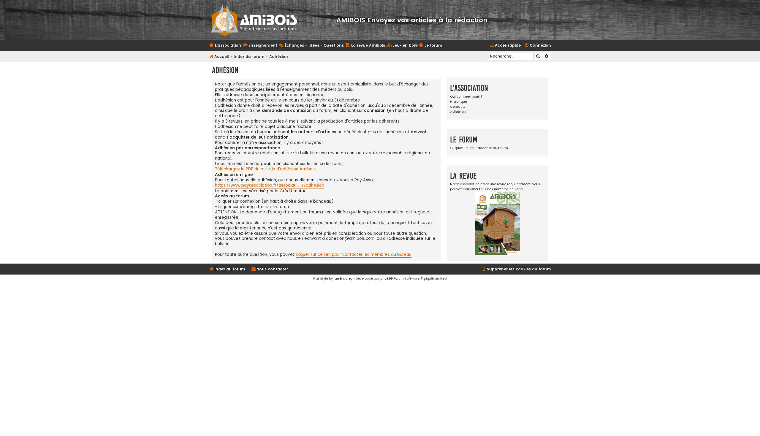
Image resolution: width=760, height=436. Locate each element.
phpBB (385, 278)
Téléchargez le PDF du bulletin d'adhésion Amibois (265, 169)
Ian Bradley (343, 278)
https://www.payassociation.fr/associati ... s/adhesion (269, 185)
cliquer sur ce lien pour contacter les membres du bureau (353, 254)
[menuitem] (402, 46)
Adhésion (458, 111)
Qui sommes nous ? (466, 96)
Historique (458, 101)
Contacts (458, 106)
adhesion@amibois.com (350, 238)
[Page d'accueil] (258, 19)
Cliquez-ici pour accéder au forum (479, 147)
